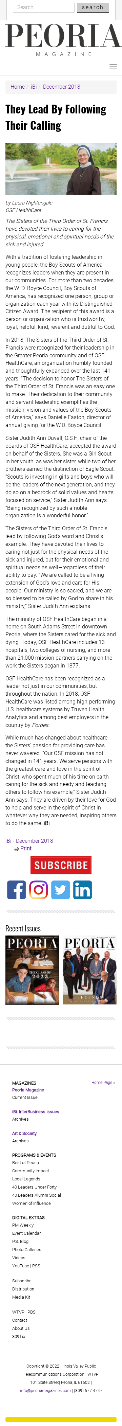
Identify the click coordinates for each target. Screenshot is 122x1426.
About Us (21, 1328)
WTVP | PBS (24, 1312)
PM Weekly (23, 1225)
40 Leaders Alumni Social (36, 1195)
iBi (34, 87)
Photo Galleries (26, 1249)
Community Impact (30, 1170)
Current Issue (25, 1097)
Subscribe (22, 1280)
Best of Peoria (25, 1162)
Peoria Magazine (28, 1089)
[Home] (63, 40)
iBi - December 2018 (29, 841)
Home (18, 87)
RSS (36, 1265)
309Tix (18, 1336)
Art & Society (24, 1133)
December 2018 (61, 87)
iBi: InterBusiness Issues (35, 1111)
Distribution (23, 1288)
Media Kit (21, 1297)
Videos (18, 1257)
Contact (19, 1320)
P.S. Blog (20, 1241)
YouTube (20, 1265)
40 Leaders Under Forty (34, 1187)
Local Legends (26, 1178)
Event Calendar (26, 1233)
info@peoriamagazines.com (45, 1390)
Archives (20, 1119)
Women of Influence (31, 1203)
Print (26, 848)
